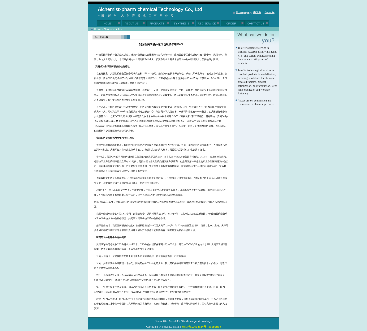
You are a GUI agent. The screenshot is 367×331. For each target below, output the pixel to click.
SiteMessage (189, 321)
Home (97, 29)
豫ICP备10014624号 (194, 326)
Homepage (242, 12)
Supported (214, 326)
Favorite (269, 12)
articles (117, 29)
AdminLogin (205, 321)
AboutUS (174, 321)
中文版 (257, 12)
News (107, 29)
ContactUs (161, 321)
